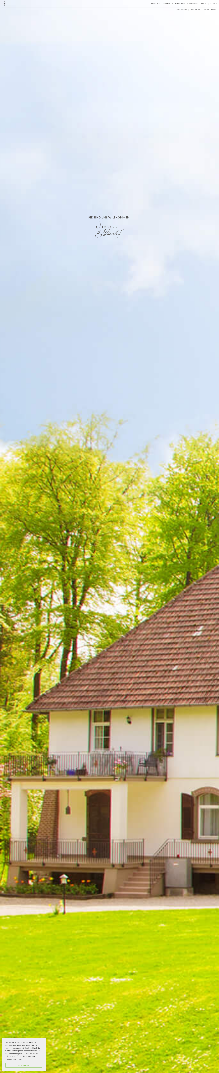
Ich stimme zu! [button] (23, 1065)
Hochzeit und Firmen (195, 9)
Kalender (213, 9)
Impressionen (192, 3)
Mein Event (213, 3)
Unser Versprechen (182, 9)
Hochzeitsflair (167, 3)
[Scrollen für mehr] (109, 1068)
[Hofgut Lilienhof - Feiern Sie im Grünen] (13, 4)
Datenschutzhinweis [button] (14, 1059)
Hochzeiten (155, 3)
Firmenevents (180, 3)
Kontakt (204, 3)
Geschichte (206, 9)
